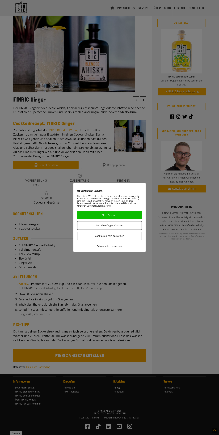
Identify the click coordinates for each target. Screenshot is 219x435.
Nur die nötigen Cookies (109, 225)
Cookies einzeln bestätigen (109, 235)
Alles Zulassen (109, 215)
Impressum (116, 246)
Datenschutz (103, 246)
